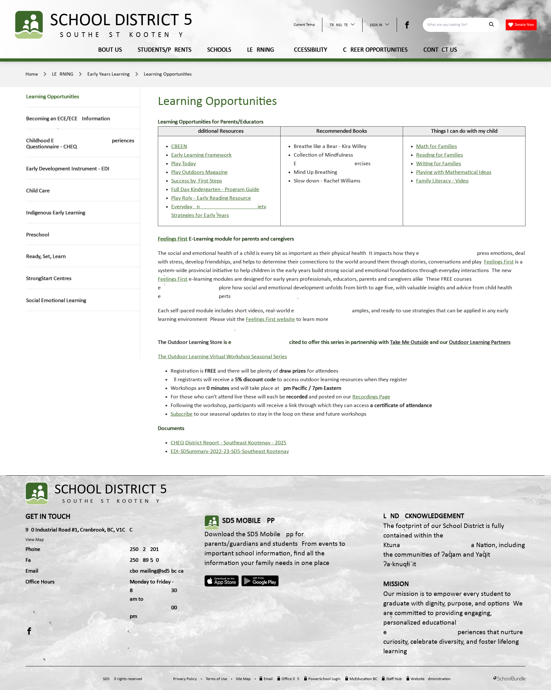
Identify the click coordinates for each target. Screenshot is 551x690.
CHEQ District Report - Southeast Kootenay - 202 (227, 443)
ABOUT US (108, 50)
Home (32, 74)
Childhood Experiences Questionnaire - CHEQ (80, 144)
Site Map (243, 679)
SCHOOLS (219, 50)
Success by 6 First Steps (196, 181)
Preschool (37, 235)
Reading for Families (439, 155)
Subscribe (182, 414)
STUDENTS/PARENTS (164, 50)
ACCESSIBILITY (308, 50)
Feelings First (172, 239)
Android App (260, 581)
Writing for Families (438, 164)
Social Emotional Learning (56, 301)
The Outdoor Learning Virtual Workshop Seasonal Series (222, 357)
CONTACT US (440, 50)
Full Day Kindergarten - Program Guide (215, 190)
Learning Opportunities (168, 74)
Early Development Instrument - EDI (67, 169)
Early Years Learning (108, 74)
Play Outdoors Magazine (199, 172)
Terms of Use (216, 679)
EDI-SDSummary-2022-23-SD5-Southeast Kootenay (230, 452)
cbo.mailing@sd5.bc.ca (157, 571)
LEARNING (260, 50)
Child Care (38, 191)
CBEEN (179, 147)
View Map (35, 540)
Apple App (221, 581)
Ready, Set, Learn (46, 257)
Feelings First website (270, 319)
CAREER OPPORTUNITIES (375, 50)
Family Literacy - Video (442, 181)
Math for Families (436, 147)
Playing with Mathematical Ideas (453, 172)
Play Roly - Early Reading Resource (211, 198)
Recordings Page (371, 397)
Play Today (183, 164)
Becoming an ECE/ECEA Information (68, 119)
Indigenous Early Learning (55, 213)
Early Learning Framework (201, 155)
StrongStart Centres (48, 279)
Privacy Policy (185, 679)
